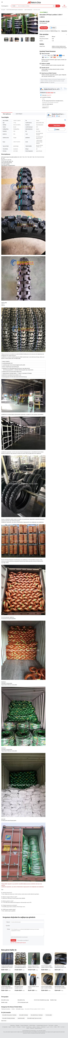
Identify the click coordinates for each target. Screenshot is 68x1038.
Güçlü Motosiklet (21, 1018)
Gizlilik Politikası (32, 1025)
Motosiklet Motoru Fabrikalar (37, 1015)
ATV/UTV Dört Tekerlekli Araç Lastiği (41, 1000)
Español (13, 1026)
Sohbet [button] (53, 27)
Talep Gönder (44, 27)
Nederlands (43, 1026)
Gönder (13, 940)
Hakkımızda (12, 1025)
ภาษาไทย (62, 1026)
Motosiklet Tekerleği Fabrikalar (8, 1018)
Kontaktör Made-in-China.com (42, 1025)
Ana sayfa (3, 9)
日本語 (55, 1026)
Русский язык (28, 1026)
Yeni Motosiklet (48, 1015)
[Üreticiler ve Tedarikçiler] (34, 2)
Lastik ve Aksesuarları (28, 9)
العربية (48, 1026)
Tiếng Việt (32, 1028)
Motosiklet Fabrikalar (23, 1015)
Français (23, 1026)
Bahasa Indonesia (38, 1028)
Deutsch (38, 1026)
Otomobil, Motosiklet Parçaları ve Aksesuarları (14, 9)
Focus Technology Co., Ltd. (33, 1030)
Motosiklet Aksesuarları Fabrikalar (9, 1015)
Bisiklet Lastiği (4, 1002)
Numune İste (64, 30)
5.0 (53, 116)
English (9, 1026)
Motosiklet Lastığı (5, 1000)
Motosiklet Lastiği (37, 9)
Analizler (56, 1025)
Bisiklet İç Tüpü (53, 1000)
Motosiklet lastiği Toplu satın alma (34, 1018)
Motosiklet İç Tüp (21, 1000)
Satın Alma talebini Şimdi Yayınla (18, 942)
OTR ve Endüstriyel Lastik (23, 1002)
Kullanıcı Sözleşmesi (24, 1025)
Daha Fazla (3, 1020)
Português (19, 1026)
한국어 (51, 1026)
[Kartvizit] (65, 119)
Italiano (34, 1026)
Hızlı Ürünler (51, 1025)
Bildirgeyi (17, 1025)
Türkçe (27, 1028)
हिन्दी (58, 1026)
